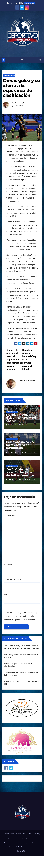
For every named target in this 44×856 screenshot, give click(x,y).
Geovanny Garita (21, 103)
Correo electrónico (12, 580)
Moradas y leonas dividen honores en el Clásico (21, 417)
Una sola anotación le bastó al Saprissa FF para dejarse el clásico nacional (14, 359)
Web (6, 594)
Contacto (7, 843)
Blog (16, 839)
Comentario (9, 516)
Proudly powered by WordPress (15, 834)
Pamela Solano (28, 479)
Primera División (9, 75)
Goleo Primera (21, 847)
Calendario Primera (28, 839)
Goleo (11, 847)
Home (9, 839)
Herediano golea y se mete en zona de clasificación (20, 445)
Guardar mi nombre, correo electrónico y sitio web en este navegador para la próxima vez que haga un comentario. (20, 616)
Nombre (8, 565)
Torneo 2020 (21, 851)
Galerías (35, 843)
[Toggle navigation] (22, 60)
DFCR (23, 425)
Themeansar (22, 836)
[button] (40, 60)
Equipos (16, 843)
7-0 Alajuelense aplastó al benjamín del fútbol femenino (20, 472)
